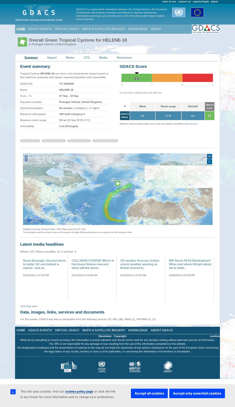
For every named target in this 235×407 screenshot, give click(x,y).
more (28, 306)
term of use (169, 1)
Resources (124, 57)
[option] (44, 278)
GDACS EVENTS (40, 29)
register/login (201, 1)
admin (214, 1)
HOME (21, 29)
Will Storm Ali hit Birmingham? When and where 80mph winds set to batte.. (190, 264)
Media (103, 57)
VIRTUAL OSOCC (67, 29)
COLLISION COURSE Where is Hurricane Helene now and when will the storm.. (93, 264)
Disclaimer (105, 336)
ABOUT (156, 29)
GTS (87, 57)
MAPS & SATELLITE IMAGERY (103, 29)
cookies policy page (79, 391)
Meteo (70, 57)
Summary (31, 57)
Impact (52, 57)
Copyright (120, 336)
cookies (215, 336)
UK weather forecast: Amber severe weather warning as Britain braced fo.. (139, 264)
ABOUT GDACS (162, 330)
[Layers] (209, 156)
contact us (184, 1)
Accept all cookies (149, 393)
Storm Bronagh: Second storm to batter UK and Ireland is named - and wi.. (44, 264)
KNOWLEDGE (138, 29)
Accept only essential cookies (197, 393)
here (159, 93)
